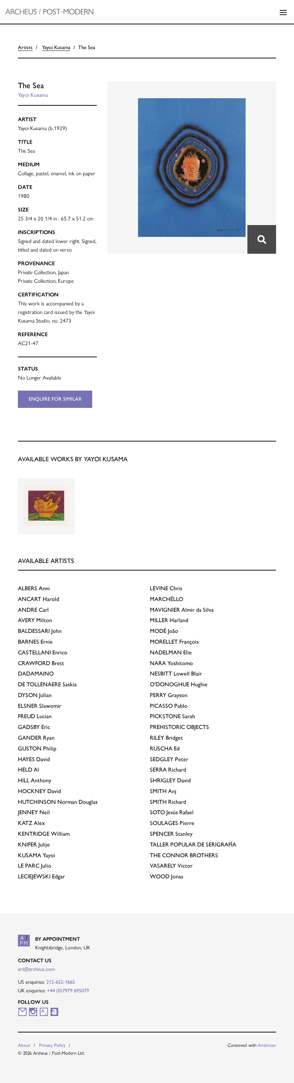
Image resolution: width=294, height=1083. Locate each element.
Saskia (47, 684)
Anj (163, 791)
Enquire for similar (55, 399)
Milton (35, 620)
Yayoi (36, 855)
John (40, 631)
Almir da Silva (182, 609)
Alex (31, 823)
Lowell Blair (176, 673)
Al (28, 769)
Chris (166, 588)
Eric (34, 727)
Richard (168, 769)
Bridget (166, 737)
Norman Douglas (58, 801)
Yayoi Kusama (56, 47)
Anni (34, 588)
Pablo (169, 705)
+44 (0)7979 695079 (68, 990)
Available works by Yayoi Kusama (73, 459)
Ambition (267, 1045)
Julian (35, 695)
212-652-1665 (60, 982)
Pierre (172, 823)
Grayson (169, 695)
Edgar (41, 876)
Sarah (172, 716)
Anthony (34, 780)
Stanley (171, 833)
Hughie (179, 684)
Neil (34, 812)
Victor (171, 865)
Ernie (35, 641)
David (34, 759)
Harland (169, 620)
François (174, 641)
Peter (169, 759)
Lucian (35, 716)
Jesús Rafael (172, 812)
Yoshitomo (171, 663)
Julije (34, 844)
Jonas (166, 876)
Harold (38, 599)
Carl (33, 609)
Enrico (42, 652)
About (24, 1045)
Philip (37, 748)
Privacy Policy (52, 1045)
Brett (41, 663)
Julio (34, 865)
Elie (171, 652)
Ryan (36, 737)
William (44, 833)
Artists (25, 47)
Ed (165, 748)
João (164, 631)
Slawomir (39, 705)
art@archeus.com (36, 969)
